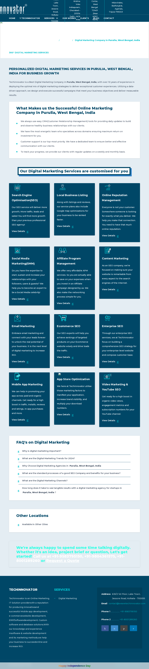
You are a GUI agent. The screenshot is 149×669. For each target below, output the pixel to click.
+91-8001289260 (128, 619)
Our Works (69, 18)
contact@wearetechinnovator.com (127, 603)
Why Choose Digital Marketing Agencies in (61, 465)
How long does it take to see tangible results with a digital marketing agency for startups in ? (72, 490)
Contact (109, 18)
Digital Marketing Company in (107, 40)
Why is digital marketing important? (41, 451)
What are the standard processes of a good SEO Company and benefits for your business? (71, 473)
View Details (18, 231)
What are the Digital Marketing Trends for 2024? (48, 458)
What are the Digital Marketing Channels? (45, 480)
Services (66, 40)
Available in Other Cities (35, 524)
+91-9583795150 (128, 611)
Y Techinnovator (30, 18)
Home (12, 18)
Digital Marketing (67, 598)
